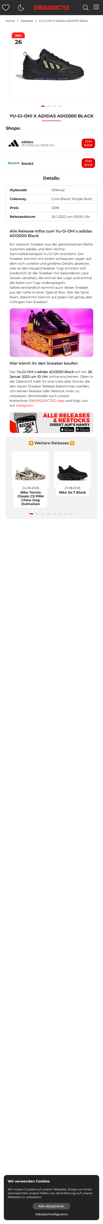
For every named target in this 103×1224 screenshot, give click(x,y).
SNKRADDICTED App (46, 400)
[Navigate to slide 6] (60, 513)
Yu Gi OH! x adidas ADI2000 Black (63, 21)
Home (10, 21)
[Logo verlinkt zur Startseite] (51, 7)
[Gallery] (51, 67)
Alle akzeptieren (51, 1206)
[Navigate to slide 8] (71, 513)
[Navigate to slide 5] (54, 513)
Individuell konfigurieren (51, 1214)
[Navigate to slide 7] (66, 513)
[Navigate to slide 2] (49, 106)
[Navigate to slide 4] (60, 106)
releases (27, 21)
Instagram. (25, 405)
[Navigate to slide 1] (43, 106)
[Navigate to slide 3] (54, 106)
